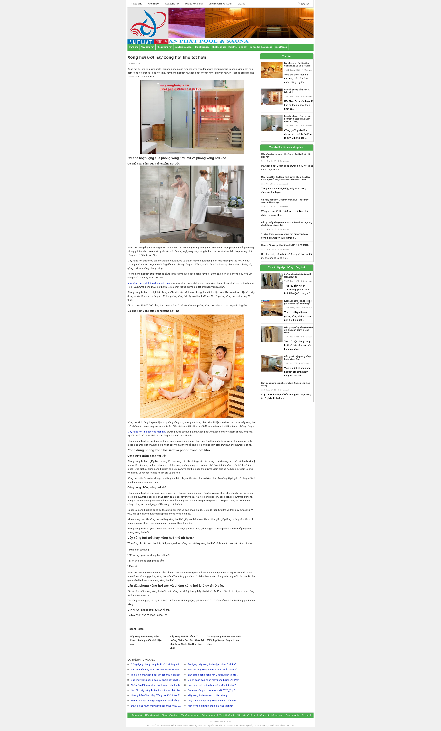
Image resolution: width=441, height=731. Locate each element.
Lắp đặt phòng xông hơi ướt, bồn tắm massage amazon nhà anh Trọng (298, 119)
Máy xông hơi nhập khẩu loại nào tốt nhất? (211, 705)
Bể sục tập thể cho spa (261, 47)
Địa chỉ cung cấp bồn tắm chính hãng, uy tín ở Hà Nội (297, 64)
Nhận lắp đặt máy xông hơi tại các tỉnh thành (155, 685)
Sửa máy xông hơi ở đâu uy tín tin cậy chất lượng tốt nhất (157, 679)
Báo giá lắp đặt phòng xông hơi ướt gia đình (297, 357)
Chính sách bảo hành (220, 4)
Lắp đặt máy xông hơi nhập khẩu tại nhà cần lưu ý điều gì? (157, 690)
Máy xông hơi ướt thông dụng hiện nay (148, 283)
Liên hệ (241, 4)
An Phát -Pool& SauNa (221, 721)
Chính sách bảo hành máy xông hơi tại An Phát (213, 679)
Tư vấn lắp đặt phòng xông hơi (286, 267)
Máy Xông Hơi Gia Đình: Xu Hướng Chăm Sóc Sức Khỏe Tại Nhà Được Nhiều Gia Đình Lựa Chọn (285, 178)
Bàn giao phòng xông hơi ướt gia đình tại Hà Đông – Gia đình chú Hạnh (213, 674)
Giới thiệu (153, 4)
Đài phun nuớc (202, 47)
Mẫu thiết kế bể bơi (237, 47)
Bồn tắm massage (184, 47)
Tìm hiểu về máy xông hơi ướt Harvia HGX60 (155, 669)
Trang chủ (136, 4)
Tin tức (286, 56)
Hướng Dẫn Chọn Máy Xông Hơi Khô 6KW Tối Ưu (157, 695)
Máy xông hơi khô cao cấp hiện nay (146, 431)
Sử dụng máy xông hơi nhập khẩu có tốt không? (213, 664)
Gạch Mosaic (281, 47)
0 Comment (307, 70)
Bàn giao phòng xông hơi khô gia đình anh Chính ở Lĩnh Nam (298, 330)
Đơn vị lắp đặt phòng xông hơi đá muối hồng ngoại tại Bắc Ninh (157, 700)
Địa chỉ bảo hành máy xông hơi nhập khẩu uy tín (157, 705)
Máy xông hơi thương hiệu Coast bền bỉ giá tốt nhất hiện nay (146, 640)
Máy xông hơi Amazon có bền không (208, 695)
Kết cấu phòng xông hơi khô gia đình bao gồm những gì (298, 302)
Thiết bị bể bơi (219, 47)
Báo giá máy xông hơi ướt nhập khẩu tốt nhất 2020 (213, 669)
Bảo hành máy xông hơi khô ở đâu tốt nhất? (212, 685)
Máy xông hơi (172, 4)
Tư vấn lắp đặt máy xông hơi (286, 147)
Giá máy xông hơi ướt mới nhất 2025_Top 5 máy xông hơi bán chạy (224, 640)
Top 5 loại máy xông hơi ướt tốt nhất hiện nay (155, 674)
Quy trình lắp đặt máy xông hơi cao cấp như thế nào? (213, 700)
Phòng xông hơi (194, 4)
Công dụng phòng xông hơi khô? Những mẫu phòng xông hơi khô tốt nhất (157, 664)
